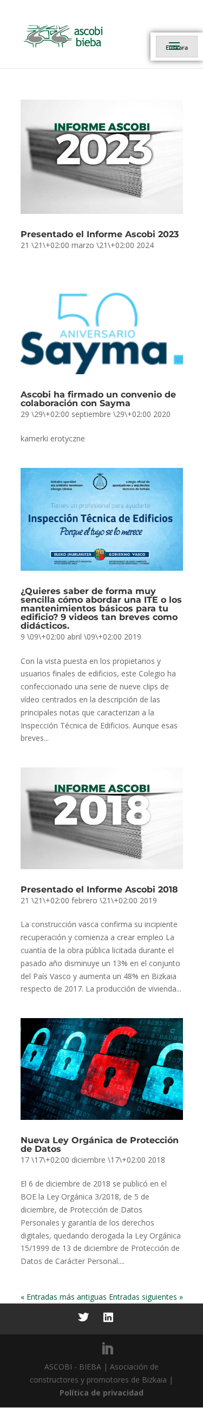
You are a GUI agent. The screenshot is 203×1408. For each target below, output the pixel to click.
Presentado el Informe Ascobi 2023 (100, 234)
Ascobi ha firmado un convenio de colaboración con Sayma (98, 398)
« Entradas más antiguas (64, 1297)
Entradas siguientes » (146, 1297)
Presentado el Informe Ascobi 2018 (99, 889)
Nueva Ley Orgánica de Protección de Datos (100, 1144)
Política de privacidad (101, 1392)
